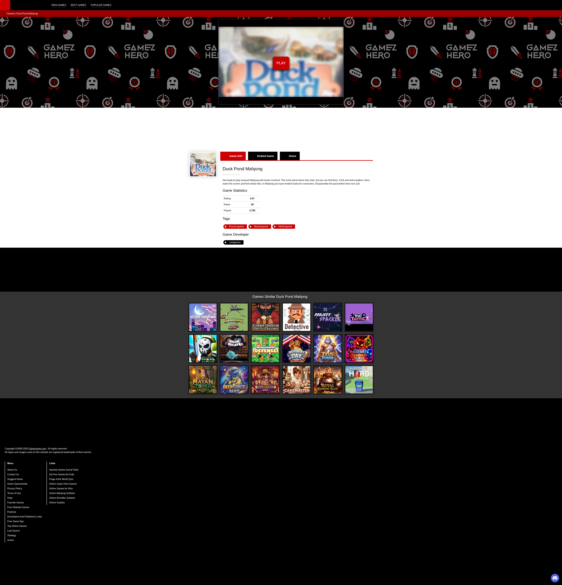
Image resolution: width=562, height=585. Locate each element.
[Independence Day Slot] (296, 348)
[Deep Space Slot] (234, 379)
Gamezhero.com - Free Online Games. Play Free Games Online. (28, 5)
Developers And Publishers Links (24, 516)
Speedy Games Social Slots (63, 469)
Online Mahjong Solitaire (62, 493)
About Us (12, 469)
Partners (11, 512)
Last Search (13, 530)
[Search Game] (557, 6)
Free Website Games (18, 507)
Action (10, 540)
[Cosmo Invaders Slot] (359, 348)
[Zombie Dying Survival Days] (203, 348)
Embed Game (265, 156)
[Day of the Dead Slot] (265, 379)
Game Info (235, 156)
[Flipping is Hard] (359, 379)
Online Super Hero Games (63, 484)
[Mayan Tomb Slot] (203, 379)
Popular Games (101, 5)
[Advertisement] (281, 129)
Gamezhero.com (37, 448)
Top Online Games (17, 526)
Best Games (78, 5)
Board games (261, 226)
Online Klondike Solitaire (62, 498)
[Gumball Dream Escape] (234, 348)
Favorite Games (15, 502)
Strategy (11, 535)
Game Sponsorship (17, 484)
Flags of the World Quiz (61, 479)
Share (292, 156)
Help (9, 498)
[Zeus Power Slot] (327, 348)
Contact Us (13, 474)
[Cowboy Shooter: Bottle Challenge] (265, 317)
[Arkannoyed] (234, 317)
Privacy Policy (14, 488)
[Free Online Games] (3, 13)
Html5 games (285, 226)
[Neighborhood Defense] (265, 348)
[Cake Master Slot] (296, 379)
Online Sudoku (57, 502)
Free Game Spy (15, 521)
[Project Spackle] (327, 317)
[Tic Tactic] (359, 317)
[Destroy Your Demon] (203, 317)
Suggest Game (15, 479)
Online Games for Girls (61, 488)
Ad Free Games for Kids (61, 474)
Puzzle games (236, 226)
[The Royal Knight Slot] (327, 379)
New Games (59, 5)
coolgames (235, 242)
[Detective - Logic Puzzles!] (296, 317)
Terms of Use (14, 493)
